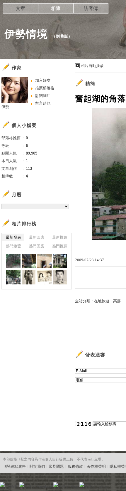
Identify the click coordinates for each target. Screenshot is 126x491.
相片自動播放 (92, 65)
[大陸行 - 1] (13, 277)
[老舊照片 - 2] (44, 277)
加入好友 (42, 80)
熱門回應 (36, 246)
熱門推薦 (59, 246)
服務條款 (75, 466)
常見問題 (56, 466)
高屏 (117, 301)
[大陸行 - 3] (44, 261)
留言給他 (42, 103)
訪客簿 (91, 8)
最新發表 (13, 237)
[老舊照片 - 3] (29, 277)
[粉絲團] (2, 484)
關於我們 (37, 466)
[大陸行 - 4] (29, 261)
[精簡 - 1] (13, 261)
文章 (20, 8)
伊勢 (5, 107)
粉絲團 (12, 486)
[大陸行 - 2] (60, 261)
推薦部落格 (44, 88)
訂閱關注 (42, 95)
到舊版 (62, 36)
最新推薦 (59, 237)
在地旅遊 (101, 301)
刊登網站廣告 (14, 466)
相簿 (55, 8)
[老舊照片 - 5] (60, 277)
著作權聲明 (96, 466)
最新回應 (36, 237)
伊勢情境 (26, 34)
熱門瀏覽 (13, 246)
